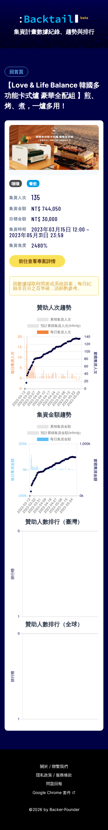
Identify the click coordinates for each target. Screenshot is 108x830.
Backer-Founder (64, 809)
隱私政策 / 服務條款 (54, 774)
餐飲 (33, 183)
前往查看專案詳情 (37, 261)
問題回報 (54, 783)
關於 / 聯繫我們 (54, 766)
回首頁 (16, 72)
